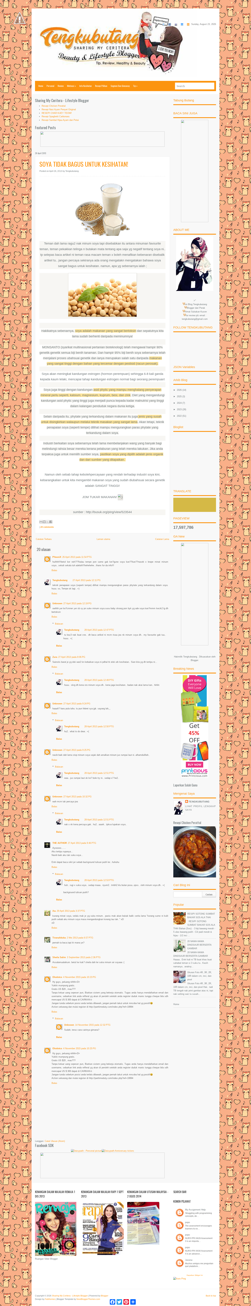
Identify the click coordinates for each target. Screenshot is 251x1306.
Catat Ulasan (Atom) (55, 1141)
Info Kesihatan (85, 86)
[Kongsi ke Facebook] (50, 521)
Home (40, 86)
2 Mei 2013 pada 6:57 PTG (80, 937)
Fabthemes (50, 1299)
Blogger (194, 660)
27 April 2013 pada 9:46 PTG (82, 843)
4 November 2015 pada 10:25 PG (79, 1048)
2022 (179, 416)
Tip (135, 86)
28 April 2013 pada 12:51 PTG (99, 773)
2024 (179, 403)
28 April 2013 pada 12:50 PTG (99, 726)
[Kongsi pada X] (47, 521)
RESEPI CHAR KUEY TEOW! (57, 113)
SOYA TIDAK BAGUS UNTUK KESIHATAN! (83, 163)
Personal (50, 86)
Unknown (57, 603)
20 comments (47, 527)
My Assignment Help (195, 1209)
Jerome (188, 1260)
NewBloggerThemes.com (88, 1299)
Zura (54, 657)
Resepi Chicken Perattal (54, 106)
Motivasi (71, 86)
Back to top (211, 1296)
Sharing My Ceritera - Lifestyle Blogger (70, 1296)
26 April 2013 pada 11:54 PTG (77, 557)
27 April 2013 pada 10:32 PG (77, 796)
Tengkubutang (59, 580)
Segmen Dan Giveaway (120, 86)
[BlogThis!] (44, 521)
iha (54, 911)
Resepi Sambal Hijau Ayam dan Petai (60, 120)
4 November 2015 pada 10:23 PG (79, 977)
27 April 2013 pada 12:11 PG (87, 580)
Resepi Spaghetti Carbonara (55, 116)
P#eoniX (56, 557)
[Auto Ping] (179, 1278)
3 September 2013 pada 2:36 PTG (84, 957)
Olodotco (57, 977)
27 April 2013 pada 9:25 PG (76, 750)
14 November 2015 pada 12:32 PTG (92, 1025)
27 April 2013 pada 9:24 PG (76, 703)
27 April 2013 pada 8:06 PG (71, 657)
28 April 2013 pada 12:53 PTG (99, 880)
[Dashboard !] (20, 34)
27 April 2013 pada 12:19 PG (77, 603)
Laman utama (103, 539)
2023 (179, 409)
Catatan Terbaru (44, 539)
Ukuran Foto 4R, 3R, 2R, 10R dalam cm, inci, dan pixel (199, 976)
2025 (179, 396)
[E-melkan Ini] (41, 521)
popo (187, 1222)
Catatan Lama (162, 539)
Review (61, 86)
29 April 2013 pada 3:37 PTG (71, 911)
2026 (179, 390)
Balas (54, 570)
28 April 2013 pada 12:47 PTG (99, 630)
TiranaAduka (59, 937)
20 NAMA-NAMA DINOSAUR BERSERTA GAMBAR (199, 945)
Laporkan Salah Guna (185, 785)
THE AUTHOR (59, 843)
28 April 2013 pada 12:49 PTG (99, 680)
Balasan (59, 623)
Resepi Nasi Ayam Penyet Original (59, 109)
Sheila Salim (59, 957)
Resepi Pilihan (101, 86)
